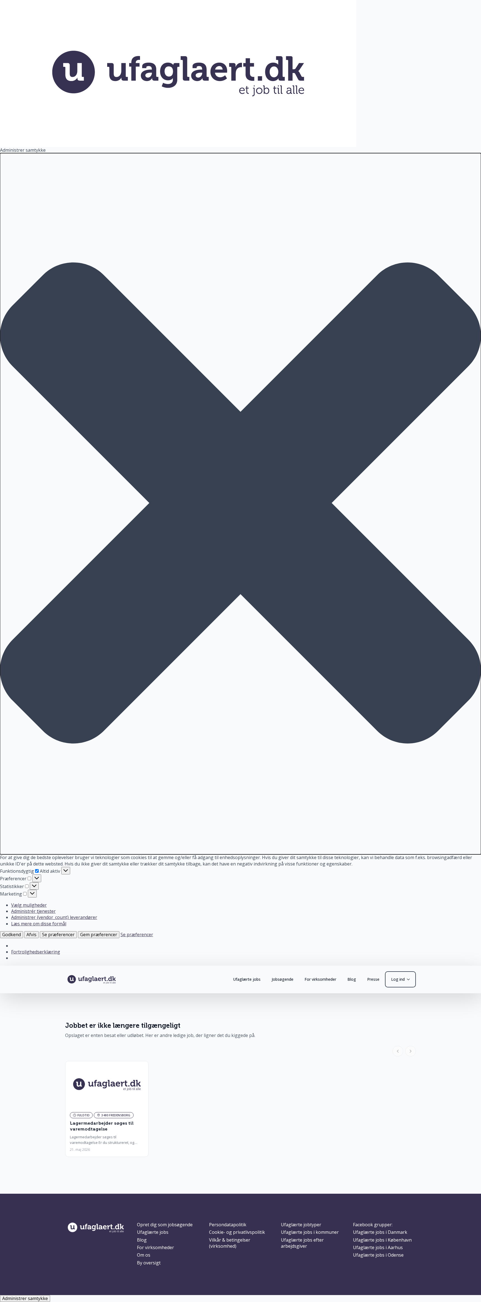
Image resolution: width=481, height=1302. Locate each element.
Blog (351, 979)
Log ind (398, 979)
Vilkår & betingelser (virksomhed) (229, 1243)
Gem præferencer (98, 934)
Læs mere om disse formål (38, 924)
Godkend (11, 934)
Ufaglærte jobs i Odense (378, 1255)
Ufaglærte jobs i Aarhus (378, 1247)
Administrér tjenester (33, 911)
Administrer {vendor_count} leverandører (54, 917)
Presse (373, 979)
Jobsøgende (282, 979)
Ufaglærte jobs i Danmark (380, 1232)
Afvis (31, 934)
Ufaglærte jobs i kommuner (310, 1232)
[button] (240, 503)
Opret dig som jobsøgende (165, 1225)
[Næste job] (410, 1051)
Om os (143, 1255)
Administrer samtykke (25, 1298)
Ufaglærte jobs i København (382, 1240)
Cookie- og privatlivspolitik (237, 1232)
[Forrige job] (397, 1051)
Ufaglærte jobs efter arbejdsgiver (302, 1243)
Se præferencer (58, 934)
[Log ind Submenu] (410, 979)
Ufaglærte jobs (247, 979)
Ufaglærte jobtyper (301, 1225)
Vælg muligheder (29, 905)
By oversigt (149, 1263)
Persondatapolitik (227, 1225)
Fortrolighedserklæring (35, 952)
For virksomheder (320, 979)
